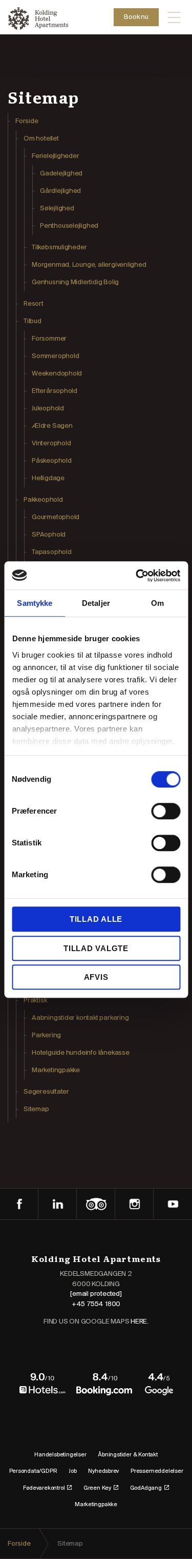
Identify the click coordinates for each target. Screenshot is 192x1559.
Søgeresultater (46, 1092)
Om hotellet (41, 139)
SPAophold (49, 535)
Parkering (46, 1035)
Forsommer (49, 339)
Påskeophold (52, 461)
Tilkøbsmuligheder (59, 247)
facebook (19, 1204)
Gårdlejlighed (60, 191)
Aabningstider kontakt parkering (80, 1018)
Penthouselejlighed (69, 226)
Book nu (136, 17)
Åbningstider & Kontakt (127, 1455)
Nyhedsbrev (103, 1471)
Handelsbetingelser (60, 1455)
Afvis (96, 977)
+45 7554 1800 (96, 1304)
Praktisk (35, 1000)
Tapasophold (52, 552)
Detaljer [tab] (96, 603)
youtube (173, 1204)
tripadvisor (96, 1204)
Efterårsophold (54, 391)
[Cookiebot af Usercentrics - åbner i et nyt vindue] (136, 575)
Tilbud (32, 321)
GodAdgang (146, 1488)
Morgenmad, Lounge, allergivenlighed (89, 265)
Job (72, 1471)
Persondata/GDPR (33, 1471)
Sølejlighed (57, 208)
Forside (26, 121)
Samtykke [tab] (34, 603)
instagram (134, 1204)
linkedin (57, 1204)
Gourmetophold (55, 517)
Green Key (97, 1488)
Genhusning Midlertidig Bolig (75, 282)
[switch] (165, 811)
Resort (34, 304)
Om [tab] (157, 603)
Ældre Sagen (52, 426)
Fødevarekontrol (44, 1488)
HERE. (139, 1322)
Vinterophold (51, 443)
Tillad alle (96, 919)
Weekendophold (57, 374)
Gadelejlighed (61, 173)
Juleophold (48, 408)
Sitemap (36, 1109)
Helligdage (48, 478)
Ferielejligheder (55, 156)
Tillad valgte (96, 948)
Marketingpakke (56, 1070)
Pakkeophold (43, 500)
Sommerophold (55, 356)
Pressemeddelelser (157, 1471)
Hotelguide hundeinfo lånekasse (81, 1053)
